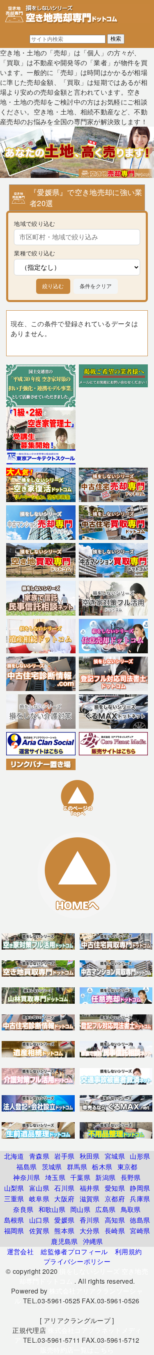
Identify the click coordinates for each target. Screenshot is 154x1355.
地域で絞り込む (34, 223)
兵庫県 (140, 1198)
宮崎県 (140, 1230)
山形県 (140, 1156)
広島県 (105, 1209)
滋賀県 (90, 1198)
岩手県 (64, 1156)
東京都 (127, 1166)
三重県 (14, 1198)
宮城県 (115, 1156)
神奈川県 (26, 1177)
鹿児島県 (64, 1241)
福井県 (90, 1188)
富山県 (39, 1188)
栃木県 (102, 1166)
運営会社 (20, 1251)
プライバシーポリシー (77, 1261)
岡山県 (80, 1209)
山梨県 (14, 1188)
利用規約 (128, 1251)
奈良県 (23, 1209)
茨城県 (52, 1166)
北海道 (14, 1156)
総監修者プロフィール (74, 1251)
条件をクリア (96, 286)
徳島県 (140, 1220)
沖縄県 (93, 1241)
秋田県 (90, 1156)
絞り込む (53, 286)
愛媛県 (64, 1220)
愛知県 (115, 1188)
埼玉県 (55, 1177)
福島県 (26, 1166)
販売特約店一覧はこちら (77, 1350)
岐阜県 (39, 1198)
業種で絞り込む (34, 252)
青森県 (39, 1156)
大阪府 (64, 1198)
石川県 (64, 1188)
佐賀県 (39, 1230)
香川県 (90, 1220)
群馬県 (77, 1166)
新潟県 (105, 1177)
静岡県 (140, 1188)
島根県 (14, 1220)
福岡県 (14, 1230)
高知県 (115, 1220)
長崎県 (115, 1230)
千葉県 (80, 1177)
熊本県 (64, 1230)
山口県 (39, 1220)
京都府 (115, 1198)
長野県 (131, 1177)
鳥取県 (131, 1209)
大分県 (90, 1230)
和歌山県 (52, 1209)
